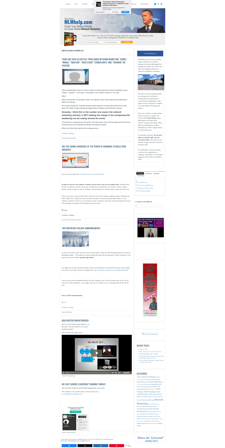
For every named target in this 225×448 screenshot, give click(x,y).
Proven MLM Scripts (142, 182)
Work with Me (144, 3)
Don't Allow (115, 12)
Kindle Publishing (146, 384)
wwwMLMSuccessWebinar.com (72, 394)
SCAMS (154, 416)
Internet (146, 382)
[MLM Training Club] (150, 316)
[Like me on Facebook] (158, 4)
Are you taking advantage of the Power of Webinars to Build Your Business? (94, 148)
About (93, 3)
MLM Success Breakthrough (75, 320)
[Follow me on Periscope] (161, 4)
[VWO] (102, 12)
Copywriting (139, 379)
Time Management (154, 418)
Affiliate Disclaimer (82, 439)
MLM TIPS (153, 389)
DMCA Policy (99, 439)
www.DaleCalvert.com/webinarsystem (92, 174)
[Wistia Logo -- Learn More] (126, 372)
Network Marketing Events (153, 404)
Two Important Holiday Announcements (81, 228)
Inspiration (140, 382)
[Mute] (112, 372)
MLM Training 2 (150, 392)
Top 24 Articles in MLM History (145, 185)
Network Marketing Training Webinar (147, 406)
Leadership (154, 384)
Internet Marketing (155, 382)
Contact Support (65, 439)
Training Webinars (71, 376)
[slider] (90, 372)
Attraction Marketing (71, 138)
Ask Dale (67, 3)
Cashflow (158, 377)
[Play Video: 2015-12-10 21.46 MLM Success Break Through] (96, 353)
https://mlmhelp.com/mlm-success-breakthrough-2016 (111, 270)
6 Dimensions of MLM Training (145, 188)
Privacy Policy (73, 439)
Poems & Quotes (151, 411)
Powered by (98, 12)
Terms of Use (91, 439)
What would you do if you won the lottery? (150, 351)
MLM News (69, 312)
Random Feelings (141, 416)
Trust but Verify (144, 349)
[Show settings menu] (116, 372)
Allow (125, 12)
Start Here (84, 3)
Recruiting (78, 220)
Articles (139, 377)
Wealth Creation (141, 423)
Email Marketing (145, 379)
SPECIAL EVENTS (145, 418)
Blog (75, 3)
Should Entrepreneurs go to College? (149, 354)
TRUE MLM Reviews (156, 421)
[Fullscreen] (119, 372)
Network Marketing (71, 220)
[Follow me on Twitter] (155, 4)
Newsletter (140, 409)
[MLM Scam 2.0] (150, 237)
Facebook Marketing (155, 379)
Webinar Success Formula (151, 423)
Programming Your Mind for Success (149, 414)
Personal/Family (147, 409)
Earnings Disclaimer (108, 439)
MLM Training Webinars (155, 394)
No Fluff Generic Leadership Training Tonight (84, 384)
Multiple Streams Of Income (150, 396)
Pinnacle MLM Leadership (143, 191)
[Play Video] (63, 372)
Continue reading (68, 133)
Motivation (140, 396)
